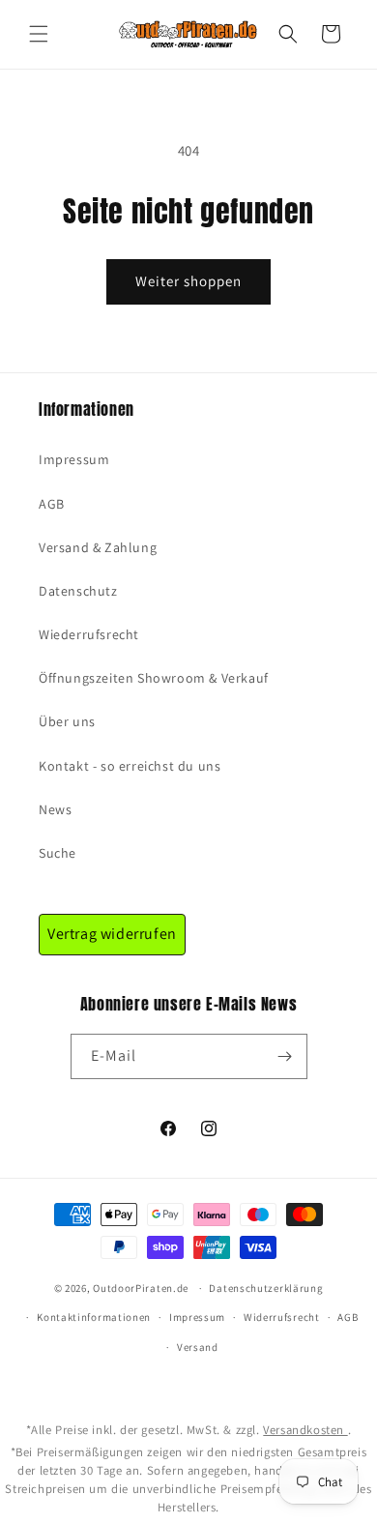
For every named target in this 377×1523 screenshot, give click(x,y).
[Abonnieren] (285, 1056)
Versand (197, 1347)
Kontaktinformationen (94, 1317)
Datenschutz (78, 591)
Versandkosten (305, 1429)
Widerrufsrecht (282, 1317)
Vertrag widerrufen (112, 933)
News (55, 809)
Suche (57, 853)
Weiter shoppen (188, 281)
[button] (38, 34)
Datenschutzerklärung (266, 1288)
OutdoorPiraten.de (140, 1288)
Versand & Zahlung (98, 547)
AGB (52, 504)
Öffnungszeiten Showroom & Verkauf (154, 678)
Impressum (74, 459)
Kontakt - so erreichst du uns (129, 766)
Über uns (67, 721)
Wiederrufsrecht (89, 634)
